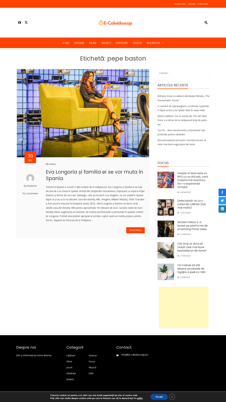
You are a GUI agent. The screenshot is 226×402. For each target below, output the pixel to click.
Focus (92, 361)
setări (140, 398)
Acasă (65, 42)
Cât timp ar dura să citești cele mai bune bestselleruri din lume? (192, 247)
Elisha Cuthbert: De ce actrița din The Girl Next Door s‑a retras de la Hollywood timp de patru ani (182, 120)
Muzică (106, 42)
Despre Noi (180, 3)
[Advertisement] (183, 307)
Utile (91, 373)
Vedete (137, 42)
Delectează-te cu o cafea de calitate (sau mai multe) (191, 204)
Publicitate (203, 3)
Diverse (79, 42)
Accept (159, 396)
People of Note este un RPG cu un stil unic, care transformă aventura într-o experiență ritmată (192, 180)
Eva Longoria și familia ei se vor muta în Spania (94, 175)
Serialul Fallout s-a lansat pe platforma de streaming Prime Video (192, 225)
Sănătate (122, 42)
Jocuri (69, 367)
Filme (93, 42)
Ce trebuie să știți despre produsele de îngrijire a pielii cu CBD (191, 268)
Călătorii (70, 355)
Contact (192, 3)
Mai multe (153, 42)
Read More (135, 230)
